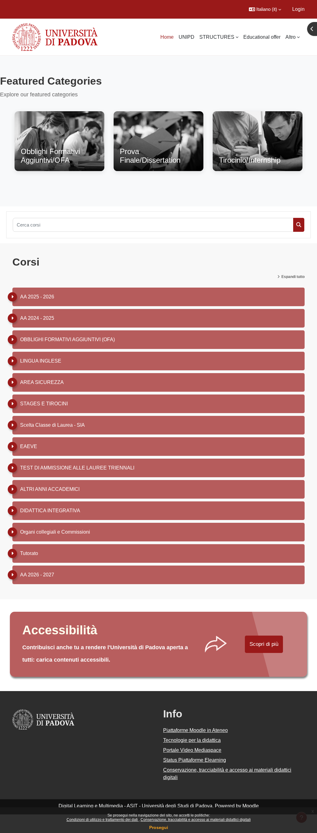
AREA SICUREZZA (42, 382)
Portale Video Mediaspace (192, 750)
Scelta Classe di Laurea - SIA (52, 425)
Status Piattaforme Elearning (194, 760)
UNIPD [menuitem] (186, 37)
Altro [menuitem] (290, 37)
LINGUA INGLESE (40, 361)
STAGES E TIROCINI (44, 403)
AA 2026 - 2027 (37, 574)
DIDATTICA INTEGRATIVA (50, 510)
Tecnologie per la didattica (192, 740)
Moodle (250, 806)
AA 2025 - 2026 (37, 296)
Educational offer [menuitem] (261, 37)
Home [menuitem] (167, 37)
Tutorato (29, 553)
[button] (265, 9)
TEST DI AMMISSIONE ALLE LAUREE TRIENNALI (77, 467)
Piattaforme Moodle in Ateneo (195, 730)
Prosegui (158, 827)
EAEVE (28, 446)
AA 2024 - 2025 (37, 318)
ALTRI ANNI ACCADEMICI (50, 489)
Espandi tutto (293, 277)
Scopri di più (264, 644)
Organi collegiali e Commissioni (55, 532)
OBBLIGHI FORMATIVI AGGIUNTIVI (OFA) (67, 339)
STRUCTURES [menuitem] (216, 37)
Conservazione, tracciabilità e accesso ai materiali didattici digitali (196, 820)
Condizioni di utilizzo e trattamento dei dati (103, 820)
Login (298, 9)
